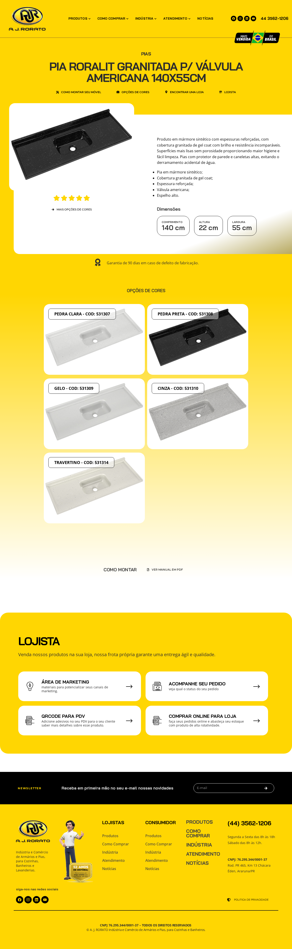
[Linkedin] (247, 18)
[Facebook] (233, 18)
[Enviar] (266, 788)
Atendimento (175, 18)
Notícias (205, 18)
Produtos (77, 18)
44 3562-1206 (274, 18)
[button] (164, 570)
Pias (146, 54)
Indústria (144, 18)
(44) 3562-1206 (249, 823)
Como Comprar (111, 18)
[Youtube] (253, 18)
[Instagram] (240, 18)
